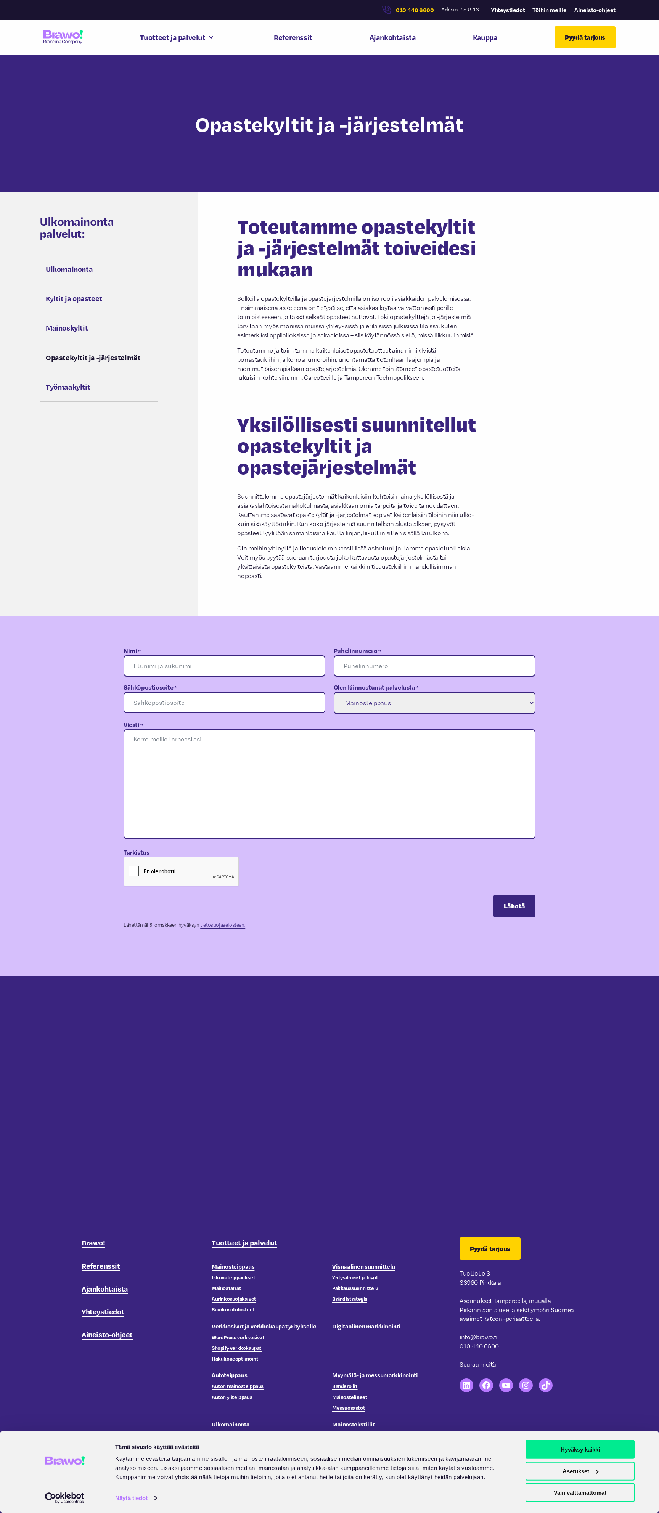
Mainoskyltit (67, 327)
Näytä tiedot (131, 1498)
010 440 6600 (415, 10)
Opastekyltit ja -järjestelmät (93, 357)
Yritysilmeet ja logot (355, 1277)
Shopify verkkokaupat (237, 1348)
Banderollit (345, 1386)
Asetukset (576, 1471)
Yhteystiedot (508, 10)
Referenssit (293, 37)
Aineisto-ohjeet (595, 10)
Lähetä (514, 906)
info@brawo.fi (478, 1337)
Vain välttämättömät (580, 1492)
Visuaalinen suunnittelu (363, 1266)
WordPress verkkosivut (238, 1337)
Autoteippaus (229, 1375)
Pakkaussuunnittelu (355, 1288)
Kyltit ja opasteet (74, 298)
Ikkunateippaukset (233, 1277)
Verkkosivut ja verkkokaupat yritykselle (264, 1326)
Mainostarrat (226, 1288)
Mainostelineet (349, 1397)
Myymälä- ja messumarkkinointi (375, 1375)
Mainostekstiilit (353, 1424)
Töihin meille (549, 10)
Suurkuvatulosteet (233, 1309)
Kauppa (485, 37)
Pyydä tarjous (585, 37)
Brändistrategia (349, 1298)
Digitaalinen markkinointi (366, 1326)
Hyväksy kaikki (580, 1449)
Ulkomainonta (69, 269)
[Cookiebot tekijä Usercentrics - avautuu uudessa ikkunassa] (64, 1498)
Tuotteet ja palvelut (173, 37)
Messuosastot (348, 1407)
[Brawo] (63, 37)
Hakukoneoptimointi (236, 1358)
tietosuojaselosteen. (222, 925)
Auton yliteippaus (232, 1397)
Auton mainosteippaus (238, 1386)
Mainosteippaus (233, 1266)
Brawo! (93, 1242)
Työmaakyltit (68, 386)
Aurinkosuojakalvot (234, 1298)
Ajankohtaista (393, 37)
